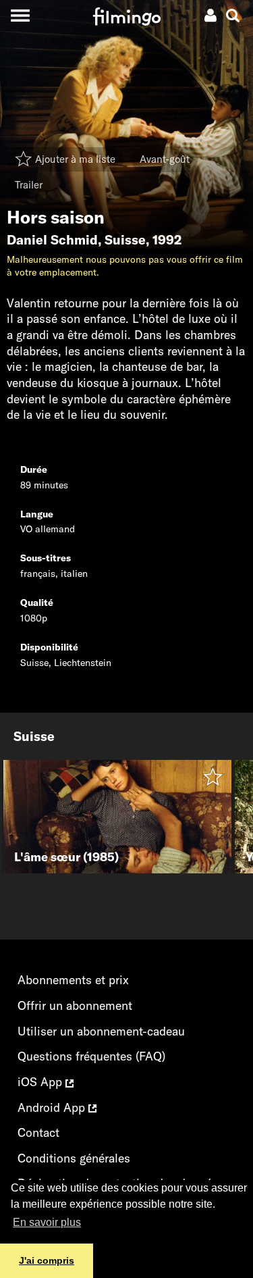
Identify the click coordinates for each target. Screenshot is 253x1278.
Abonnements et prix (73, 980)
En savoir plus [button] (47, 1222)
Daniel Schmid (52, 240)
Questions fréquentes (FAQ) (91, 1056)
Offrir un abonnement (75, 1005)
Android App (53, 1107)
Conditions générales (74, 1158)
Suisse (125, 240)
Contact (38, 1132)
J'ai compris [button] (46, 1260)
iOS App (41, 1082)
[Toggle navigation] (20, 15)
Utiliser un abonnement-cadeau (101, 1031)
